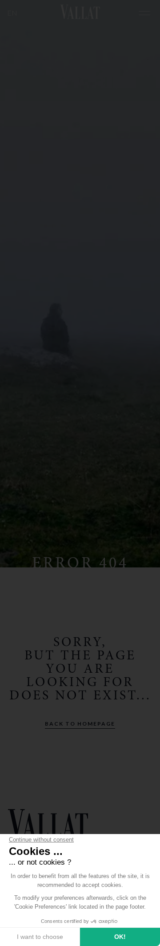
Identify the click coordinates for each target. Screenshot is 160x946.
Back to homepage (80, 723)
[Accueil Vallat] (80, 13)
